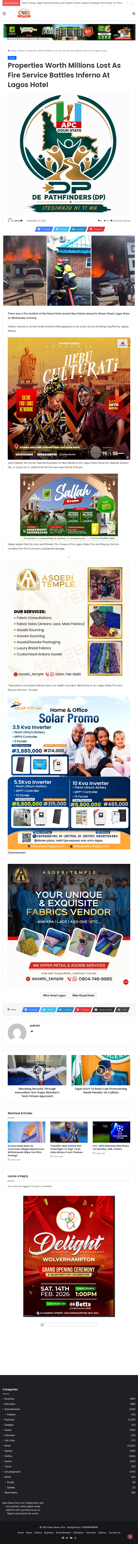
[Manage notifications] (130, 1536)
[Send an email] (21, 220)
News (22, 50)
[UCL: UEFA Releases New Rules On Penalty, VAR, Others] (111, 1132)
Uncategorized (12, 1471)
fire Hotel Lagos (55, 995)
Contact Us (114, 1532)
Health (8, 1430)
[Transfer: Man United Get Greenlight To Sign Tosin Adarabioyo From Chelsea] (69, 1132)
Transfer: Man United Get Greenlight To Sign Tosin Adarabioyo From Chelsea (66, 1149)
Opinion (9, 1451)
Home (13, 50)
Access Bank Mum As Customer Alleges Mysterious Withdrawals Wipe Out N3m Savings (68, 3)
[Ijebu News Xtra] (24, 13)
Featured (9, 1419)
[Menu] (4, 14)
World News (11, 1492)
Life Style (10, 1440)
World (8, 1477)
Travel (8, 1466)
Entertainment (12, 1409)
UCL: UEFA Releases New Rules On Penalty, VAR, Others (111, 1147)
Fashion (11, 1414)
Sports (8, 1461)
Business (9, 1398)
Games (11, 1487)
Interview (10, 1435)
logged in (26, 1186)
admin (17, 220)
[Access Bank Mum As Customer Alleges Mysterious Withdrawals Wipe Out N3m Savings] (26, 1132)
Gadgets (9, 1424)
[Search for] (133, 14)
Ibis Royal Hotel (84, 995)
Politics (8, 1456)
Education (10, 1404)
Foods (10, 1482)
